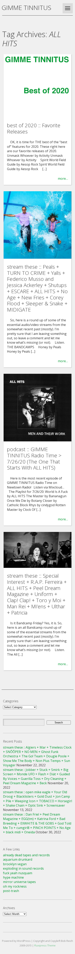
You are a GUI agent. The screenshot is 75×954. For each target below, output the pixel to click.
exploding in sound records (23, 868)
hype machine (13, 877)
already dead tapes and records (26, 855)
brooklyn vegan (15, 864)
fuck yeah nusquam (17, 873)
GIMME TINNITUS (26, 7)
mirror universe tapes (19, 882)
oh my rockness (15, 886)
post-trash (11, 891)
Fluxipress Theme (45, 945)
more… (63, 178)
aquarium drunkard (17, 859)
